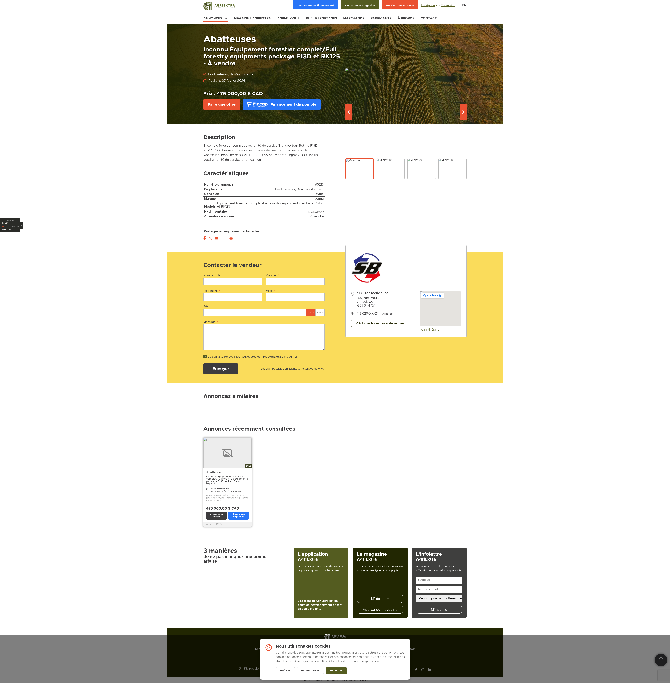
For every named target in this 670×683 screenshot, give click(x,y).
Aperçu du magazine (380, 609)
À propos (406, 18)
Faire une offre (222, 104)
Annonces (212, 18)
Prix (206, 306)
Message (210, 322)
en (464, 5)
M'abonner (380, 599)
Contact (429, 18)
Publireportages (321, 18)
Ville (270, 291)
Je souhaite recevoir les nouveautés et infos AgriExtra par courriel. (253, 356)
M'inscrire (439, 609)
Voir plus (6, 229)
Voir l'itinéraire (429, 329)
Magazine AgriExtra (252, 18)
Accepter (336, 670)
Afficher (387, 313)
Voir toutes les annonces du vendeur (380, 323)
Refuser (285, 670)
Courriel (272, 275)
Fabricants (381, 18)
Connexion (448, 5)
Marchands (353, 18)
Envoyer (221, 369)
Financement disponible (293, 104)
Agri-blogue (288, 18)
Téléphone (212, 291)
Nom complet (213, 275)
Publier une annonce (400, 5)
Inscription (428, 5)
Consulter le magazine (360, 5)
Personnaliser (310, 670)
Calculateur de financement (315, 5)
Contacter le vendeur (216, 515)
